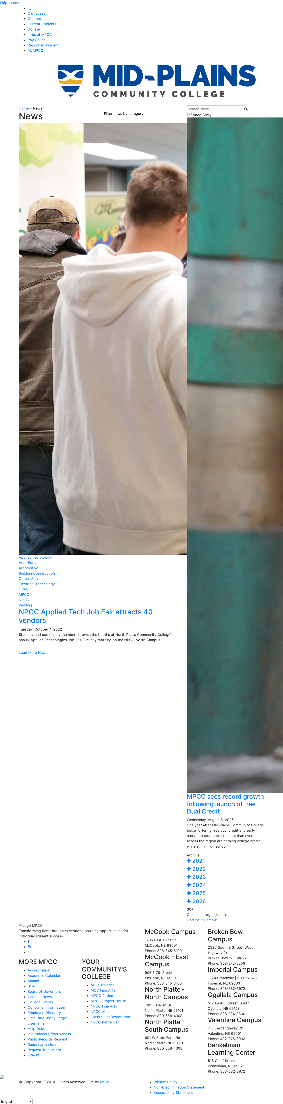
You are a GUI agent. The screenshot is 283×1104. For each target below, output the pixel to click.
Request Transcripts (44, 1050)
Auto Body (27, 562)
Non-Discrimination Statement (179, 1087)
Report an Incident (43, 45)
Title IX (33, 1055)
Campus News (40, 996)
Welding (25, 605)
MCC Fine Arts (103, 990)
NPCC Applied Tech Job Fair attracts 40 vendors (86, 616)
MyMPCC (35, 50)
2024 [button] (198, 885)
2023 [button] (198, 877)
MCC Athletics (103, 985)
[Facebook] (29, 941)
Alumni (33, 981)
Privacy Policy (165, 1082)
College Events (40, 1002)
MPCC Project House (108, 1001)
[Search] (29, 8)
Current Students (42, 24)
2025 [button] (198, 893)
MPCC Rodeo (102, 995)
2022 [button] (198, 869)
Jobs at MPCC (40, 34)
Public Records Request (47, 1039)
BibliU (32, 986)
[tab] (225, 861)
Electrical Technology (37, 584)
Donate (34, 29)
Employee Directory (44, 1012)
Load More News (33, 652)
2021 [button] (198, 861)
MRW (104, 1082)
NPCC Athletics (103, 1011)
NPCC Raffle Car (105, 1022)
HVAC (24, 589)
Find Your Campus (202, 920)
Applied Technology (35, 557)
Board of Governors (44, 991)
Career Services (32, 578)
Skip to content (13, 2)
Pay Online (36, 40)
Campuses (36, 13)
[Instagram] (29, 946)
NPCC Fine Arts (104, 1006)
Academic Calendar (44, 975)
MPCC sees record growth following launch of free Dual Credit (225, 804)
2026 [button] (198, 901)
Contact (34, 18)
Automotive (28, 568)
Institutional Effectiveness (49, 1034)
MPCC (24, 594)
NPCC (24, 600)
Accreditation (39, 970)
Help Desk (36, 1028)
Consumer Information (46, 1007)
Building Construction (37, 573)
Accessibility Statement (173, 1092)
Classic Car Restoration (110, 1017)
